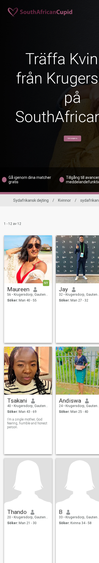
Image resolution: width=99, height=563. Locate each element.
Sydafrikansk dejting (31, 200)
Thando (17, 512)
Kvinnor (64, 200)
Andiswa (70, 400)
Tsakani (17, 400)
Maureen (18, 289)
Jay (63, 289)
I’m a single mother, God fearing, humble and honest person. (27, 423)
